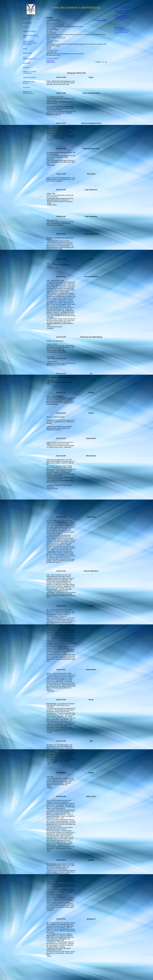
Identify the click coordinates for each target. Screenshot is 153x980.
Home (25, 18)
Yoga (25, 27)
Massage (26, 67)
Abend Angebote (29, 77)
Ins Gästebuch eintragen (100, 20)
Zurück (48, 62)
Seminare (26, 63)
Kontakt (26, 87)
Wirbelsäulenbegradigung (29, 72)
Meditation (27, 53)
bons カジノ (50, 60)
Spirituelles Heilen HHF (30, 36)
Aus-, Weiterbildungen (30, 58)
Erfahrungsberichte (29, 82)
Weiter (53, 62)
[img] (31, 9)
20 (106, 62)
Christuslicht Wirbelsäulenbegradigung (29, 43)
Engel (25, 49)
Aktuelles (27, 23)
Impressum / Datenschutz (28, 92)
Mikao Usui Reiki (29, 31)
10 (103, 62)
